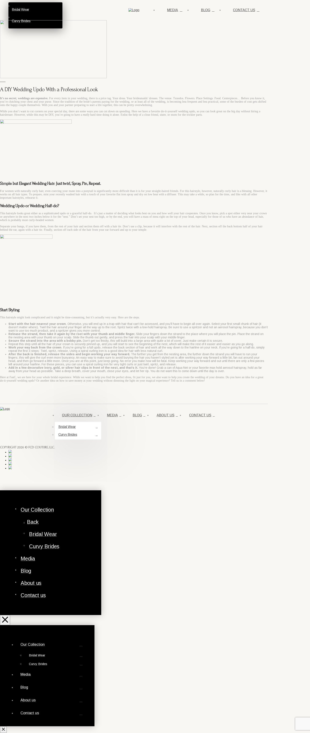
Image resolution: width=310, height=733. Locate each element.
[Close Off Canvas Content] (5, 620)
